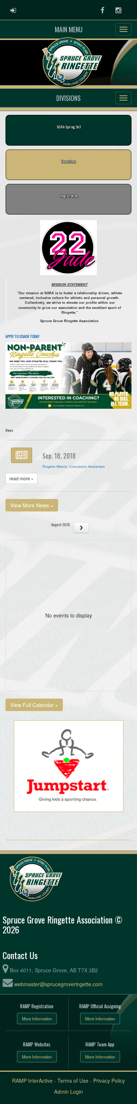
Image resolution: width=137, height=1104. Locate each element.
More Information (37, 1018)
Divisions (68, 98)
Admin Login (68, 1091)
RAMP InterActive (32, 1080)
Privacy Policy (109, 1080)
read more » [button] (21, 478)
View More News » (31, 505)
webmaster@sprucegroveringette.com (58, 984)
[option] (68, 247)
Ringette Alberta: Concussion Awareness (73, 466)
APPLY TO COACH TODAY (22, 336)
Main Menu (69, 29)
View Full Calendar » (34, 704)
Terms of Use (72, 1080)
